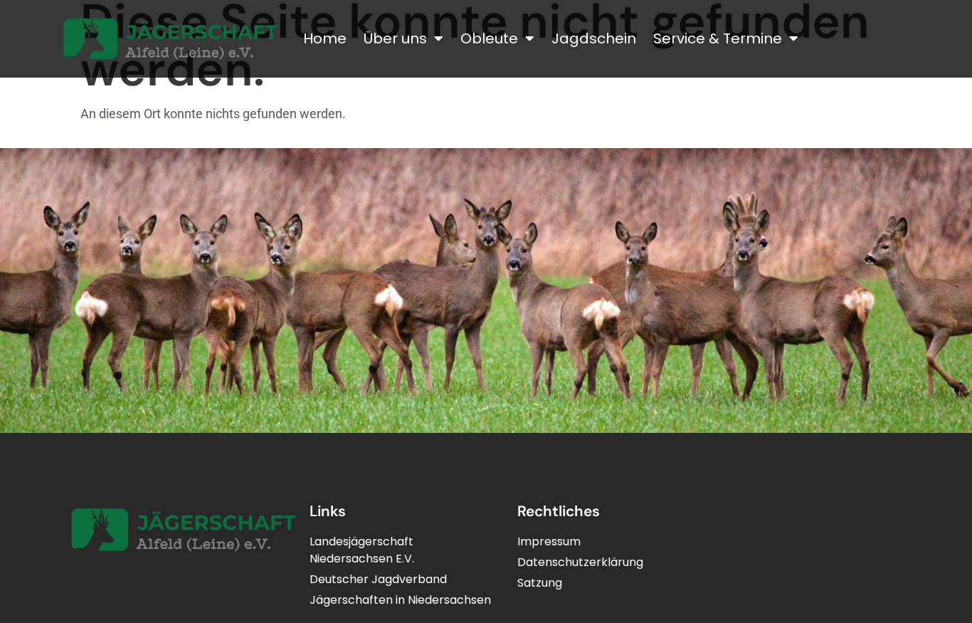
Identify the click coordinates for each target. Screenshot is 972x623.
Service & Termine (717, 38)
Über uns (395, 38)
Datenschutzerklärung (580, 562)
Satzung (539, 583)
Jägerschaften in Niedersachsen (400, 600)
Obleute (489, 38)
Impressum (549, 541)
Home (325, 38)
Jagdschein (593, 38)
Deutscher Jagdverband (378, 579)
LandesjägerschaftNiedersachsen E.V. (362, 550)
